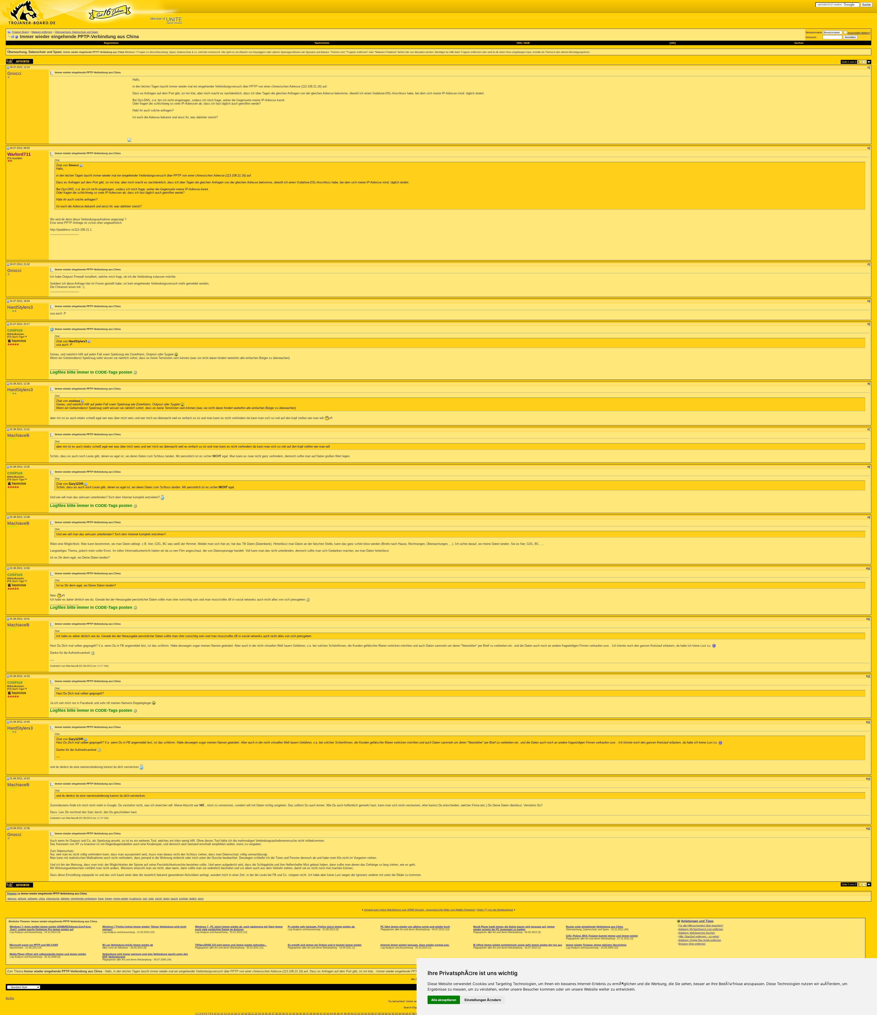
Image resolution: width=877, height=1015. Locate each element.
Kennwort (811, 37)
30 (283, 1013)
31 (286, 1013)
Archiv (10, 998)
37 (307, 1013)
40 (317, 1013)
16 (235, 1013)
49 (348, 1013)
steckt (158, 898)
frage (101, 898)
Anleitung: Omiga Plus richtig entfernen (699, 940)
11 (218, 1013)
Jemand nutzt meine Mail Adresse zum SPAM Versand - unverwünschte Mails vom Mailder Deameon (419, 909)
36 (304, 1013)
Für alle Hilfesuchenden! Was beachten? (701, 925)
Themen (12, 893)
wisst (200, 898)
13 (225, 1013)
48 (345, 1013)
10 (215, 1013)
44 (331, 1013)
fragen (108, 898)
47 (341, 1013)
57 (376, 1013)
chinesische (52, 898)
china (42, 898)
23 (259, 1013)
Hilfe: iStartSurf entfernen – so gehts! (699, 936)
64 (400, 1013)
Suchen (798, 43)
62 (393, 1013)
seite (151, 898)
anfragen (32, 898)
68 (413, 1013)
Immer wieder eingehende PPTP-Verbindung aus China (93, 52)
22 (256, 1013)
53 (362, 1013)
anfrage (22, 898)
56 (372, 1013)
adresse (11, 898)
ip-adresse (135, 898)
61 (389, 1013)
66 (406, 1013)
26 (269, 1013)
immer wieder (121, 898)
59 (382, 1013)
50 (352, 1013)
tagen (166, 898)
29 (280, 1013)
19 (245, 1013)
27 (273, 1013)
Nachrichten (322, 43)
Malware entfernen (42, 32)
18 (242, 1013)
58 (379, 1013)
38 (310, 1013)
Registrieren (111, 43)
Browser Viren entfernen (692, 943)
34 (297, 1013)
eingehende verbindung (84, 898)
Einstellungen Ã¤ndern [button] (483, 1000)
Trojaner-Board (20, 32)
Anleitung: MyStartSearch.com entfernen (700, 929)
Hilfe (519, 43)
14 (228, 1013)
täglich (192, 898)
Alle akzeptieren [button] (443, 1000)
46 (338, 1013)
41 (321, 1013)
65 (403, 1013)
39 (314, 1013)
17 (239, 1013)
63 (396, 1013)
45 (334, 1013)
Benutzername (814, 32)
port (145, 898)
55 (369, 1013)
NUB (527, 43)
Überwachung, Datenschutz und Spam (76, 32)
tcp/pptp (183, 898)
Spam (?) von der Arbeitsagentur (495, 909)
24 (263, 1013)
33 (293, 1013)
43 (328, 1013)
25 (266, 1013)
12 (221, 1013)
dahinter (65, 898)
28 (276, 1013)
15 (232, 1013)
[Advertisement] (88, 110)
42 (324, 1013)
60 (386, 1013)
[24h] (673, 43)
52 (358, 1013)
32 (290, 1013)
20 (249, 1013)
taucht (174, 898)
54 (365, 1013)
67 (410, 1013)
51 (355, 1013)
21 (252, 1013)
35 (300, 1013)
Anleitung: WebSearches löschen (696, 932)
